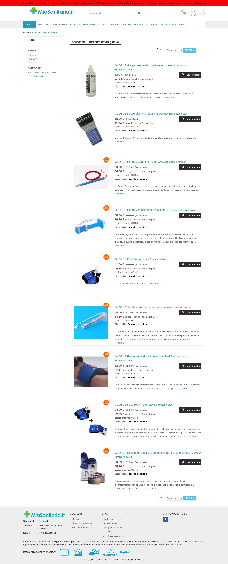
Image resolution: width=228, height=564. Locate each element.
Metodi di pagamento (113, 536)
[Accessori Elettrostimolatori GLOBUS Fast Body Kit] (91, 420)
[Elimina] (28, 55)
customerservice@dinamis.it (190, 3)
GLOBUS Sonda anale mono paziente (152, 307)
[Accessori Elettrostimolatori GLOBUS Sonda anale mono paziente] (91, 323)
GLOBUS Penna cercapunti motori (150, 161)
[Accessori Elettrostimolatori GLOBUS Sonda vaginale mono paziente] (91, 225)
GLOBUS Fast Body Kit (143, 404)
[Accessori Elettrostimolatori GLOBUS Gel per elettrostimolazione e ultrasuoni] (91, 81)
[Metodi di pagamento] (93, 552)
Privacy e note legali (81, 527)
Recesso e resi (110, 523)
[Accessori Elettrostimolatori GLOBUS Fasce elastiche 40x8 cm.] (91, 129)
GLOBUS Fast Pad (141, 259)
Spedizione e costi (112, 519)
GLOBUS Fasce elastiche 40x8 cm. (151, 113)
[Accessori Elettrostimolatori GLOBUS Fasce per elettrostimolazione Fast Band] (91, 372)
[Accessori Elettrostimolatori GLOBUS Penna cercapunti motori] (91, 177)
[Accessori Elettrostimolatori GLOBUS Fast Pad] (91, 275)
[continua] (169, 97)
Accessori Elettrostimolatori (44, 32)
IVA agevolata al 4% (112, 527)
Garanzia (107, 531)
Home (26, 32)
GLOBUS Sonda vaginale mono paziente (155, 209)
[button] (184, 13)
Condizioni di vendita (82, 523)
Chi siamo (76, 519)
